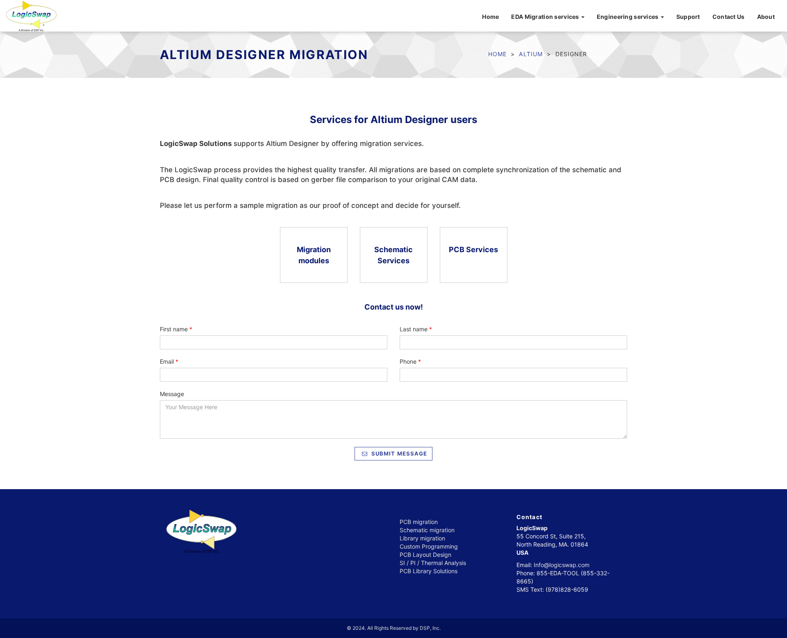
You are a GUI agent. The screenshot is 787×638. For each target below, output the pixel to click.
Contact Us (728, 16)
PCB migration (419, 521)
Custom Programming (429, 546)
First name (176, 329)
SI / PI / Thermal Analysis (433, 562)
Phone (410, 361)
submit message (398, 453)
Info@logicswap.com (561, 564)
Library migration (422, 538)
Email (169, 361)
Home (490, 16)
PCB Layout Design (425, 554)
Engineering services (628, 16)
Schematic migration (427, 529)
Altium (531, 53)
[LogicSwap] (31, 15)
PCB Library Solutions (428, 570)
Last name (416, 329)
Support (688, 16)
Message (172, 393)
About (766, 16)
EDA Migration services (545, 16)
